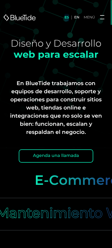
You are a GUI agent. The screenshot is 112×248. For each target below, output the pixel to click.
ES (66, 17)
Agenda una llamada (56, 155)
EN (76, 17)
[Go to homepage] (19, 17)
